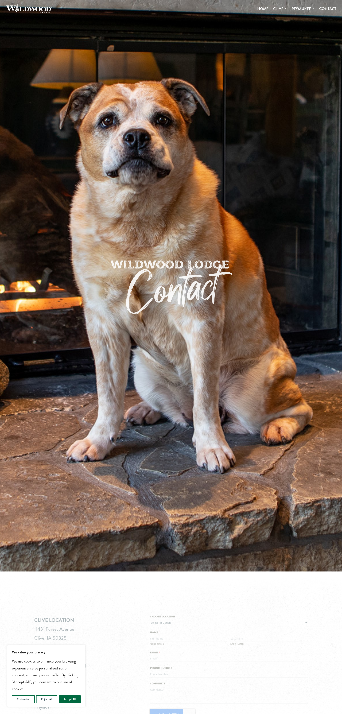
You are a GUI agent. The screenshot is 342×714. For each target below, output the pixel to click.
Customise (23, 699)
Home (262, 9)
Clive (278, 9)
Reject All (46, 699)
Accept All (70, 699)
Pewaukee (301, 9)
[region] (46, 676)
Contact (327, 9)
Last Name (236, 643)
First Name (157, 643)
